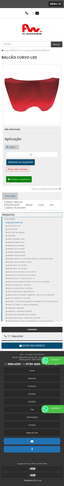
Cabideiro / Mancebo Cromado (19, 311)
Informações (32, 417)
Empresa (32, 378)
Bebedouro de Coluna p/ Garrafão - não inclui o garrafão (30, 295)
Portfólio (32, 401)
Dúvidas (32, 394)
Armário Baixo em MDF (16, 252)
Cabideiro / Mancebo (15, 308)
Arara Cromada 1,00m (15, 239)
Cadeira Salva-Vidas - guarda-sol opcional (24, 318)
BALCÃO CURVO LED (15, 222)
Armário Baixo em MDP (16, 255)
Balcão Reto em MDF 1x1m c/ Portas (21, 272)
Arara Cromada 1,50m (15, 242)
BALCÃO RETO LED (14, 226)
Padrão (12, 147)
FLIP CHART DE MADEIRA (16, 232)
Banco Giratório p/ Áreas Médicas (20, 291)
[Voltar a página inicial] (32, 27)
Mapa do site (32, 432)
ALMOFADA (11, 236)
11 (12, 364)
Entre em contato (33, 345)
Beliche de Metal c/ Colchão (18, 298)
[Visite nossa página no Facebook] (32, 449)
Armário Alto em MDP (16, 249)
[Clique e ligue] (27, 13)
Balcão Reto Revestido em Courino (21, 275)
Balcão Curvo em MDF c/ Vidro (19, 262)
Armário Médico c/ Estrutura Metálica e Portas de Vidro (30, 259)
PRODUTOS (8, 214)
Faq (32, 409)
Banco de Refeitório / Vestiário (20, 288)
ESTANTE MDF (12, 229)
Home (32, 370)
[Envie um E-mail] (37, 13)
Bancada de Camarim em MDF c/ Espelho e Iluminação (28, 282)
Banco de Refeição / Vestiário (19, 285)
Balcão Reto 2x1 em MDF (17, 268)
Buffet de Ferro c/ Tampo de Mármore (22, 305)
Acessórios (9, 219)
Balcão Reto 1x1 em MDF (17, 265)
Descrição (10, 196)
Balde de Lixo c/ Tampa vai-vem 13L (21, 278)
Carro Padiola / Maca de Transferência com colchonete (30, 321)
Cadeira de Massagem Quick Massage (21, 314)
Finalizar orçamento (20, 179)
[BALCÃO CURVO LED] (32, 94)
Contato (32, 425)
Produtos (32, 386)
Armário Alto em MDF (16, 245)
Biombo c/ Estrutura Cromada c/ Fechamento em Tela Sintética (32, 301)
